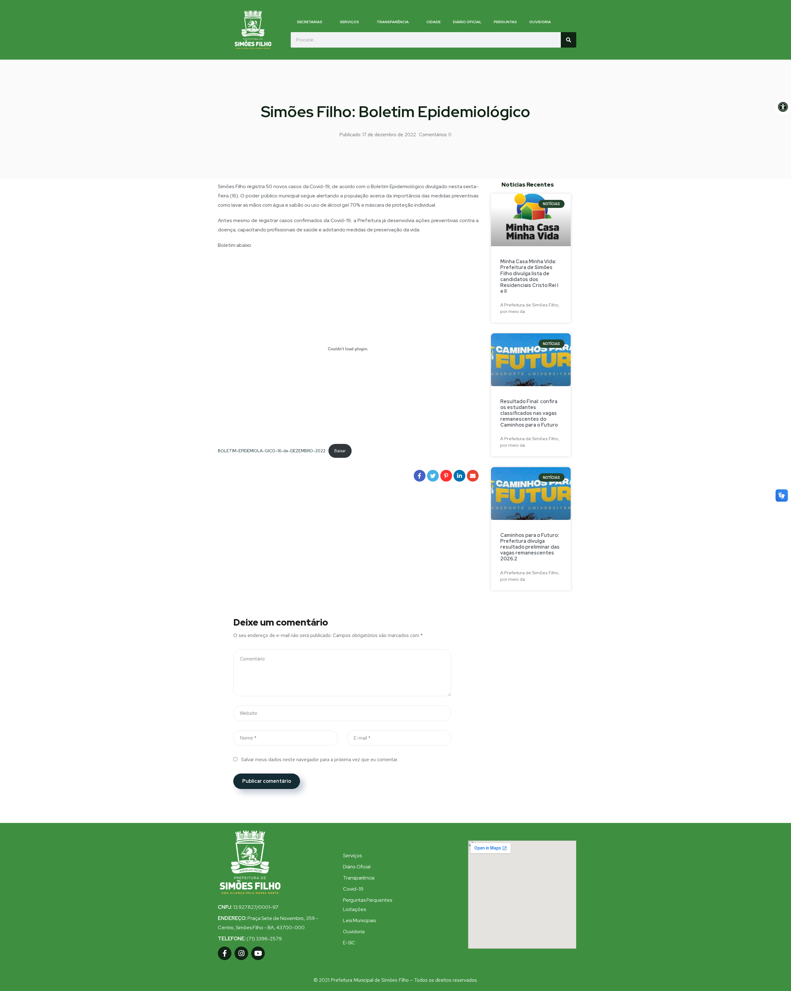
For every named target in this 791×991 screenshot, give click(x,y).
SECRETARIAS (309, 21)
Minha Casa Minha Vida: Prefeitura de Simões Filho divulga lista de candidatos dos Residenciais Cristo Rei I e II (529, 276)
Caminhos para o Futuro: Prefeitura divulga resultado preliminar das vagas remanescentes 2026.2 (530, 547)
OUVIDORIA (540, 21)
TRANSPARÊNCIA (393, 21)
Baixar (340, 450)
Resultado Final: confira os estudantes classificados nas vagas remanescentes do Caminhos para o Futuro (529, 413)
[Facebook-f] (224, 953)
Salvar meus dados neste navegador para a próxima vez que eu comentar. (319, 759)
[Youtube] (258, 953)
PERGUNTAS (505, 21)
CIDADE (433, 21)
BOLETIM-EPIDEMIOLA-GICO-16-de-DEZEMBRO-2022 (271, 450)
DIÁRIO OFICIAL (467, 21)
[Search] (568, 40)
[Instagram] (241, 953)
